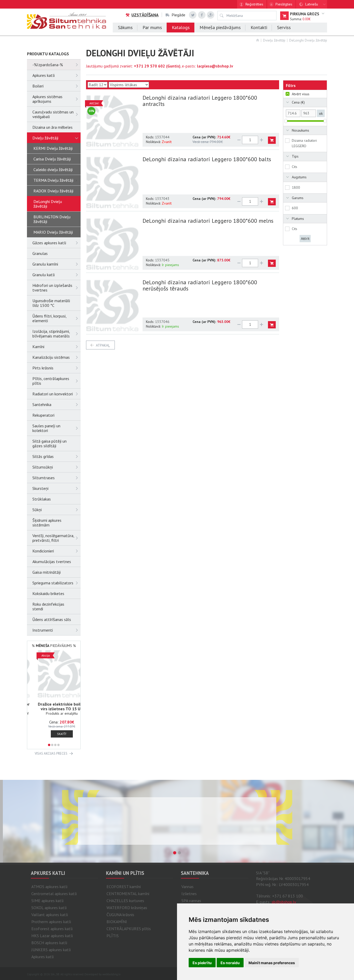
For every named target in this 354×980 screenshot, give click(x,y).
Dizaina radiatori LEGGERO (304, 143)
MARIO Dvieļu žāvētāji (53, 232)
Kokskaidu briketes (48, 593)
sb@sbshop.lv (284, 901)
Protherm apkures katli (51, 921)
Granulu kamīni (45, 264)
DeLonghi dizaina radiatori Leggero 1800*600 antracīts (200, 100)
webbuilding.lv (111, 974)
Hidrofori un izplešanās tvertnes (52, 288)
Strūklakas (41, 499)
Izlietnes (189, 893)
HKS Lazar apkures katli (52, 935)
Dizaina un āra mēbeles (52, 127)
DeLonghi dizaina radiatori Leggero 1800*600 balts (207, 159)
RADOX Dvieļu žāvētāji (53, 190)
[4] (58, 745)
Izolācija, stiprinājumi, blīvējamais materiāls (51, 334)
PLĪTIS (113, 935)
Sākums (125, 27)
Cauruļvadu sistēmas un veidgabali (53, 114)
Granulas (40, 253)
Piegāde (178, 14)
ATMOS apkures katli (49, 886)
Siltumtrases (43, 477)
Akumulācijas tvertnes (51, 561)
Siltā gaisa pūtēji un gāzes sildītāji (49, 443)
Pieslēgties (283, 4)
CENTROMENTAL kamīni (128, 893)
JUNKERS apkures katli (51, 949)
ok (321, 113)
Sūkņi (37, 509)
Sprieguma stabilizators (52, 582)
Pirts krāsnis (42, 367)
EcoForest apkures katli (52, 928)
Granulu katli (43, 274)
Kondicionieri (43, 550)
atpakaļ (103, 345)
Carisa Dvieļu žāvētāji (52, 158)
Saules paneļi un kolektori (46, 428)
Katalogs (181, 27)
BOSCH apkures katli (49, 942)
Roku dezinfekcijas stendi (48, 606)
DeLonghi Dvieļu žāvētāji (308, 40)
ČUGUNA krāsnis (120, 914)
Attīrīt (305, 238)
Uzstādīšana (145, 14)
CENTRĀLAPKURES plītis (129, 928)
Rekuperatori (43, 415)
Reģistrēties (254, 4)
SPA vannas (191, 900)
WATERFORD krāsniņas (127, 907)
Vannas (187, 886)
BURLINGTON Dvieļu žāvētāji (51, 219)
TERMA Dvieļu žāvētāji (53, 180)
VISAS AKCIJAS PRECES (51, 753)
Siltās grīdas (43, 456)
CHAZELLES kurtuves (125, 900)
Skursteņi (40, 488)
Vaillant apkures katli (49, 914)
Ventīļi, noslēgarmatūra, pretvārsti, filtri (53, 538)
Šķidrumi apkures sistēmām (46, 523)
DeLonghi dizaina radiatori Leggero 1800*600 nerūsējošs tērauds (200, 285)
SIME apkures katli (47, 900)
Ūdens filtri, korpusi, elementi (49, 318)
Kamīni (38, 346)
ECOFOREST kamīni (124, 886)
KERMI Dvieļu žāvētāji (53, 148)
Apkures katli (43, 75)
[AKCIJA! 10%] (112, 120)
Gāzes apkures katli (49, 242)
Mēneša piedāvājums (220, 27)
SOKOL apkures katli (49, 907)
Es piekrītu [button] (202, 963)
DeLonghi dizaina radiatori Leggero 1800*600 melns (208, 220)
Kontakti (259, 27)
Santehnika (41, 404)
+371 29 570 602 (149, 66)
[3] (55, 745)
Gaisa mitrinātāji (46, 572)
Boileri (38, 86)
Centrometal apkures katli (54, 893)
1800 (296, 187)
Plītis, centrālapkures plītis (50, 381)
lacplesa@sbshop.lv (215, 66)
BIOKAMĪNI (117, 921)
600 (295, 208)
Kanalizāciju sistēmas (51, 357)
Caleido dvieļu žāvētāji (53, 169)
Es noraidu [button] (230, 963)
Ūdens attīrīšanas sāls (51, 619)
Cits (294, 166)
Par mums (152, 27)
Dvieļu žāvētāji (274, 40)
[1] (49, 745)
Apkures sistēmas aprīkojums (47, 99)
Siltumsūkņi (42, 467)
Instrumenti (42, 630)
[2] (52, 745)
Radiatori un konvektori (52, 393)
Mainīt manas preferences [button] (272, 963)
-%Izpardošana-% (47, 64)
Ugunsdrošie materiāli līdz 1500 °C (51, 303)
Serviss (284, 27)
